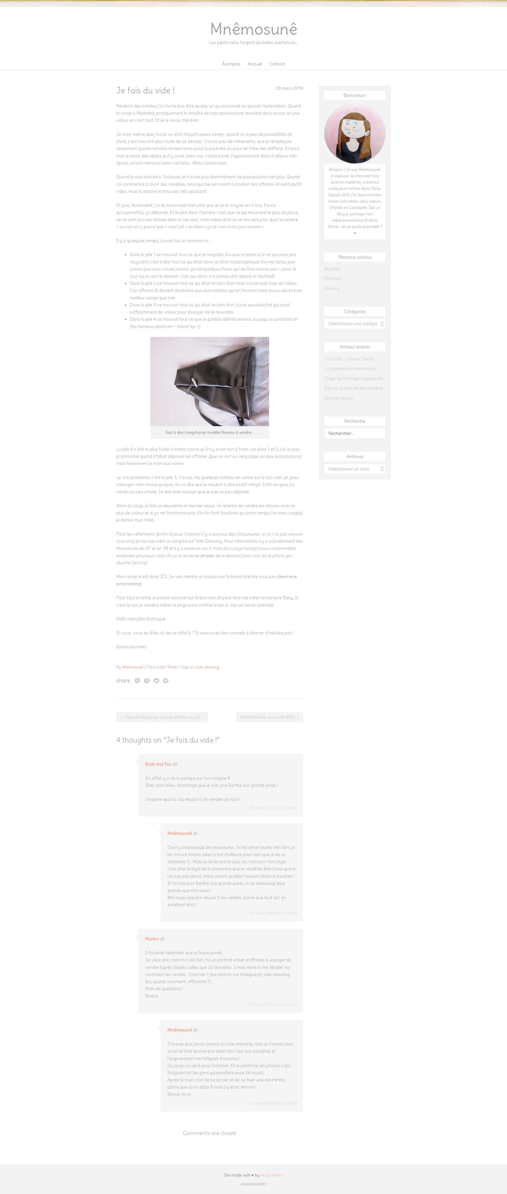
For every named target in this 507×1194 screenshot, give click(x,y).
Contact (277, 64)
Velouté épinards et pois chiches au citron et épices (166, 717)
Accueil (255, 64)
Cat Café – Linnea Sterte (349, 359)
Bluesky (332, 269)
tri (192, 667)
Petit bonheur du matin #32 (267, 717)
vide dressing (207, 667)
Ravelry (331, 288)
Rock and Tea (158, 764)
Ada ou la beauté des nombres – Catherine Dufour (355, 388)
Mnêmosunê (253, 29)
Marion (152, 939)
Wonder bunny (338, 398)
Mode (172, 667)
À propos (231, 64)
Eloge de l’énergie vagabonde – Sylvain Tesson (355, 378)
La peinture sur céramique (350, 368)
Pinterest (333, 278)
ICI (163, 576)
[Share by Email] (165, 680)
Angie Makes (271, 1175)
